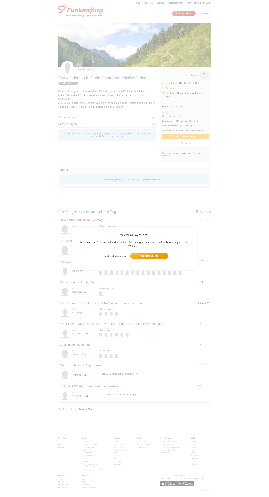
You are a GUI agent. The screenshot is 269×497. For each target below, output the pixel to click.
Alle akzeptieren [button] (149, 256)
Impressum (125, 235)
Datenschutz (140, 235)
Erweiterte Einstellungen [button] (115, 256)
